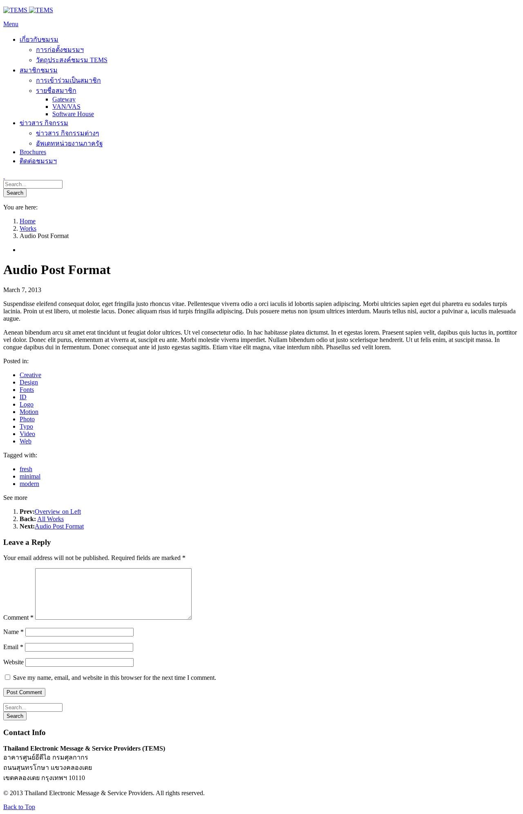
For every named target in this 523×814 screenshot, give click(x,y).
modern (29, 483)
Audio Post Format (59, 526)
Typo (26, 426)
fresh (26, 468)
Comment (18, 617)
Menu (10, 23)
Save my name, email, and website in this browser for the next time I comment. (114, 677)
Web (25, 441)
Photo (27, 419)
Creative (30, 374)
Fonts (27, 389)
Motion (29, 411)
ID (23, 397)
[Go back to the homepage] (28, 10)
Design (29, 382)
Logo (27, 404)
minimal (30, 476)
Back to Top (19, 806)
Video (27, 433)
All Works (50, 518)
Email (13, 646)
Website (13, 662)
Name (13, 631)
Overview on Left (58, 511)
